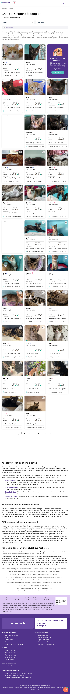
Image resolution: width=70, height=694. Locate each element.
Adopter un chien (10, 650)
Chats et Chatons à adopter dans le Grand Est (45, 574)
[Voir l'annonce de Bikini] (35, 412)
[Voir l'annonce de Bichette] (35, 272)
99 (45, 433)
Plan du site (5, 687)
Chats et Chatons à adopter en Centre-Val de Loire (46, 571)
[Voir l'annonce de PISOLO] (12, 377)
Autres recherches (35, 689)
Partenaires (9, 640)
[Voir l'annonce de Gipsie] (12, 201)
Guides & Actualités (14, 687)
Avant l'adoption (43, 635)
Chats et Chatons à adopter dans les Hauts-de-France (21, 577)
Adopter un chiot (10, 653)
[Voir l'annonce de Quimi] (35, 201)
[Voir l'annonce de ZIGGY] (35, 377)
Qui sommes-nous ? (11, 635)
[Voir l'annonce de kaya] (57, 377)
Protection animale (11, 497)
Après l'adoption (43, 640)
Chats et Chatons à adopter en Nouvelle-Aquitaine (47, 580)
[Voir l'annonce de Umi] (12, 307)
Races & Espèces (23, 687)
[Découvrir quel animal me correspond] (57, 61)
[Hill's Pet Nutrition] (14, 3)
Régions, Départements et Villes (35, 687)
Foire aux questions (11, 642)
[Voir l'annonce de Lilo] (12, 412)
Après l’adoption (10, 492)
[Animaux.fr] (5, 3)
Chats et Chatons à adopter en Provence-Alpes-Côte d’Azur (34, 585)
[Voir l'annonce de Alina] (57, 96)
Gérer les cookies (45, 685)
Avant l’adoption (10, 480)
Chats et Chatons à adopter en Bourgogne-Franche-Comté (50, 569)
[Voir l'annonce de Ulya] (57, 236)
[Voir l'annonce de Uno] (57, 272)
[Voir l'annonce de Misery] (12, 342)
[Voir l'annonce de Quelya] (35, 236)
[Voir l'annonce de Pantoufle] (35, 166)
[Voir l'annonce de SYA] (57, 342)
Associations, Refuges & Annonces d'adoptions (55, 687)
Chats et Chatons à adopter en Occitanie (18, 582)
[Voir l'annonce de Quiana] (57, 201)
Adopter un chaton (11, 657)
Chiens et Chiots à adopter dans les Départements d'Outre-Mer (34, 588)
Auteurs (7, 637)
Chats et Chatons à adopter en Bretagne (19, 571)
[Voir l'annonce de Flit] (57, 307)
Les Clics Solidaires (11, 666)
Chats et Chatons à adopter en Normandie (19, 580)
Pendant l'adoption (44, 637)
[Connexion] (62, 3)
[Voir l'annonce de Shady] (12, 166)
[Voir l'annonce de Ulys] (12, 272)
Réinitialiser (9, 27)
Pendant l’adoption (11, 487)
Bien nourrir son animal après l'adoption (18, 679)
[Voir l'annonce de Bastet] (35, 61)
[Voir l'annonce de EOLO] (35, 342)
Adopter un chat (10, 655)
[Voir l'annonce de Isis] (12, 96)
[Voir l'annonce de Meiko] (35, 307)
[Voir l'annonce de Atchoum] (35, 131)
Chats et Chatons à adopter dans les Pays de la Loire (46, 582)
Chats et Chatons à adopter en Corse (20, 574)
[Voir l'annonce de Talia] (57, 131)
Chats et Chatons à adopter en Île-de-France (50, 577)
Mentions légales (36, 685)
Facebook (42, 623)
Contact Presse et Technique (14, 644)
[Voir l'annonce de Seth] (12, 61)
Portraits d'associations (46, 644)
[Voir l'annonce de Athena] (57, 166)
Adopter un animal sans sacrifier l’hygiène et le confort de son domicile (18, 674)
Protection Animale (44, 642)
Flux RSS (30, 685)
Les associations (10, 659)
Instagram (42, 626)
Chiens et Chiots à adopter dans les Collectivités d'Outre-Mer (35, 591)
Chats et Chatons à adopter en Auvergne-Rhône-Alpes (17, 569)
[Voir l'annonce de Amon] (35, 96)
